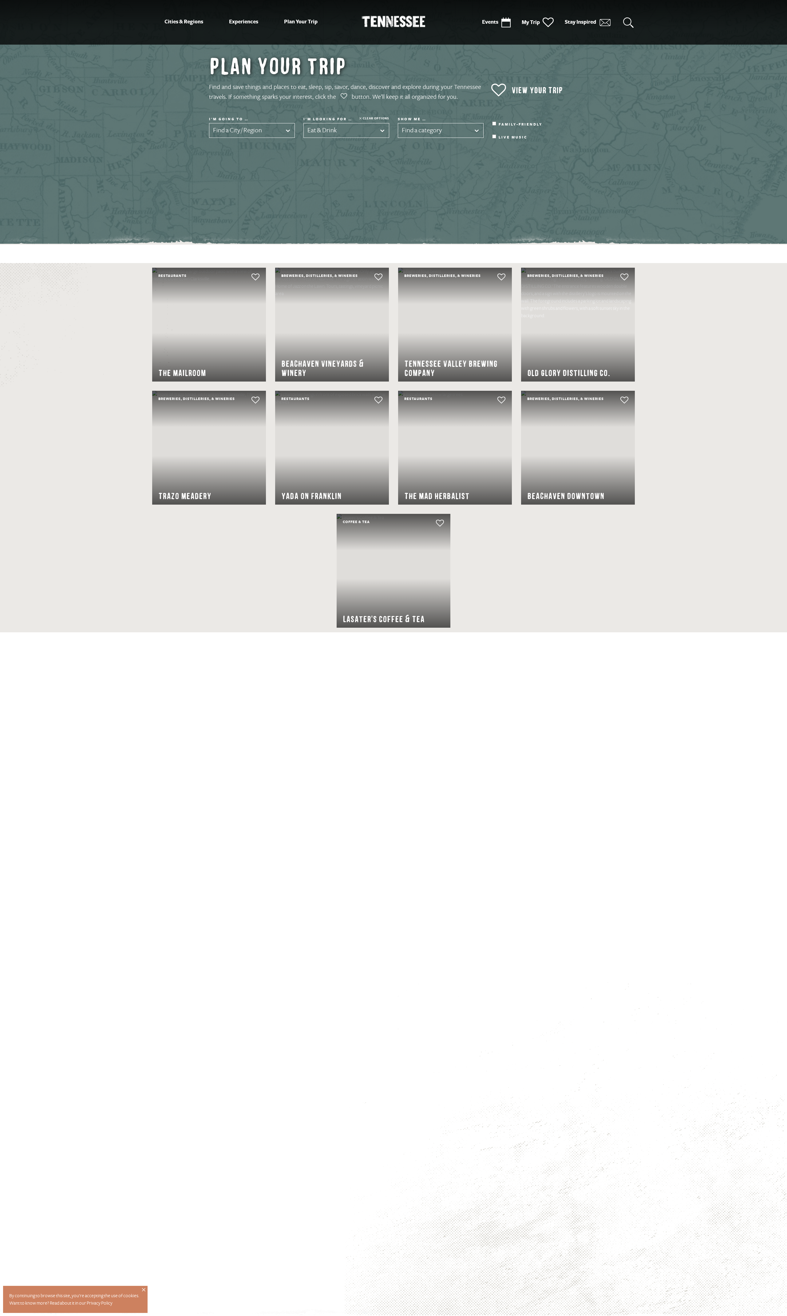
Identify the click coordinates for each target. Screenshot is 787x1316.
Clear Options (376, 118)
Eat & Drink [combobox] (322, 130)
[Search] (628, 22)
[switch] (243, 276)
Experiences (243, 22)
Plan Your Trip (301, 22)
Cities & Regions (183, 22)
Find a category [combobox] (422, 130)
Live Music (513, 137)
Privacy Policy (100, 1303)
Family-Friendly (520, 124)
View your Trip (537, 90)
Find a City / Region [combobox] (237, 130)
